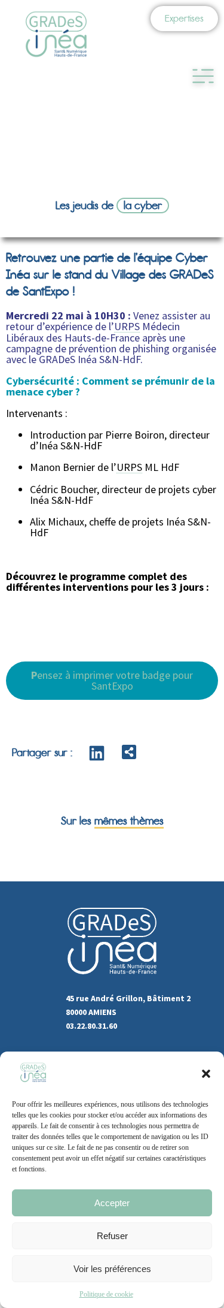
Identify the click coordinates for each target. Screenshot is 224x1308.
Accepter (112, 1203)
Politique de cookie (106, 1294)
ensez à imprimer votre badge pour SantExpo (112, 680)
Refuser (112, 1236)
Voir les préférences (112, 1269)
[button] (206, 1074)
